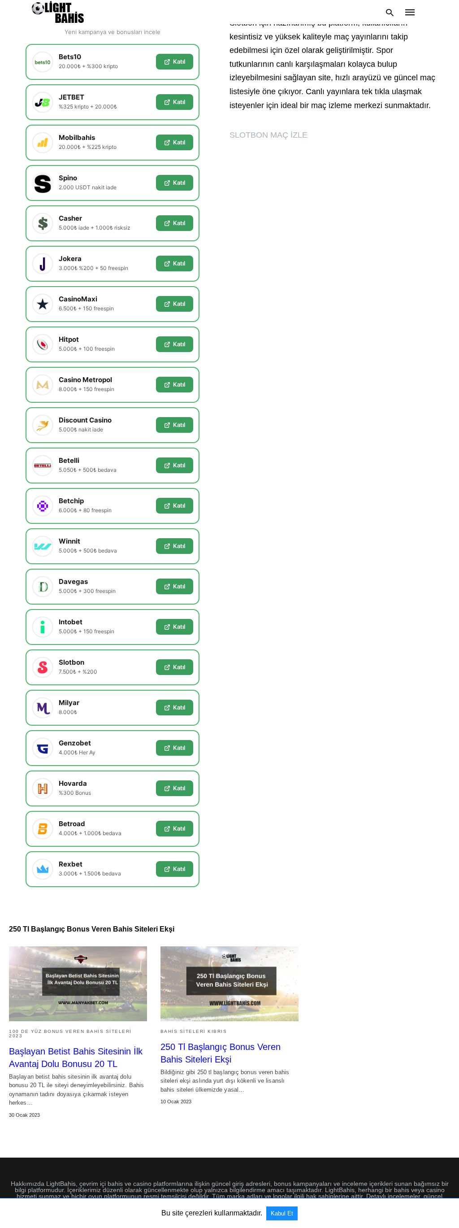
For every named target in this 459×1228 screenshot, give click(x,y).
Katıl (179, 61)
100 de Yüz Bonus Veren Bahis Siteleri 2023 (70, 1033)
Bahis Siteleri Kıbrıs (193, 1031)
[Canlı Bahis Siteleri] (58, 12)
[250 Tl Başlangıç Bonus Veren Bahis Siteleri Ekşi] (229, 983)
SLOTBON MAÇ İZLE (268, 135)
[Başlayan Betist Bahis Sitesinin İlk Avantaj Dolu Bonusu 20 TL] (78, 983)
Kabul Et (282, 1213)
